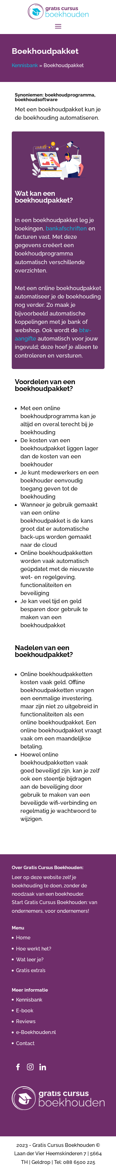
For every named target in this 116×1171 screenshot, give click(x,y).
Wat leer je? (30, 960)
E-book (24, 1011)
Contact (25, 1043)
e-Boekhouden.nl (36, 1032)
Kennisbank (25, 65)
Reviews (26, 1021)
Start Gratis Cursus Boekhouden (49, 902)
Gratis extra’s (30, 970)
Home (23, 938)
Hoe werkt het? (33, 949)
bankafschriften (66, 228)
